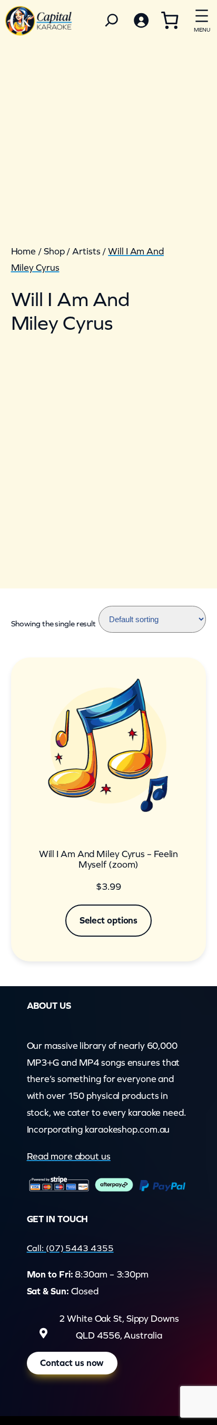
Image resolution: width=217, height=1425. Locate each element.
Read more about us (69, 1156)
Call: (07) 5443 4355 (70, 1248)
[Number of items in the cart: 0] (169, 20)
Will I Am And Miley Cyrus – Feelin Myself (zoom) (109, 859)
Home (23, 251)
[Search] (112, 20)
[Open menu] (201, 19)
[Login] (140, 20)
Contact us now (72, 1363)
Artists (86, 251)
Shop (54, 251)
